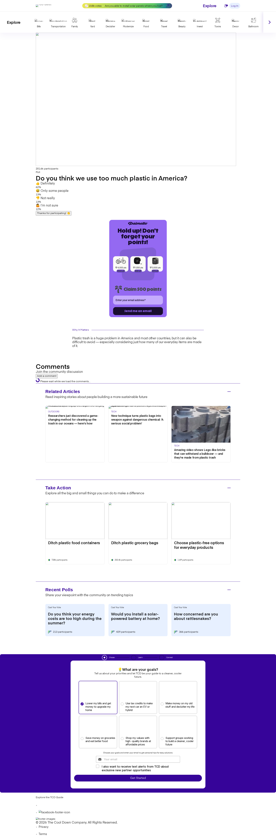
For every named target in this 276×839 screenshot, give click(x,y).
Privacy (44, 827)
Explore (209, 5)
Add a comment (46, 376)
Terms (43, 834)
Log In (234, 6)
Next (269, 22)
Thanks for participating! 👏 (53, 213)
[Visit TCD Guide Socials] (42, 805)
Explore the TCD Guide (49, 797)
